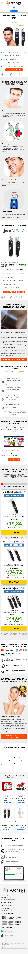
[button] (2, 3)
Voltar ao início (24, 949)
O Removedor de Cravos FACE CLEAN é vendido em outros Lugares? (11, 753)
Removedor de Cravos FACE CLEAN (10, 331)
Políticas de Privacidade (10, 946)
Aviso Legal (3, 946)
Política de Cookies (18, 946)
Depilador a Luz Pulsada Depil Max (21, 822)
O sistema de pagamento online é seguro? (13, 760)
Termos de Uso (4, 947)
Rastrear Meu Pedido (6, 907)
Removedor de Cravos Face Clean (7, 822)
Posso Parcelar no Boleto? (9, 767)
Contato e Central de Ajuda (7, 910)
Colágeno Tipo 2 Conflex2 (7, 796)
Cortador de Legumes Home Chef (21, 796)
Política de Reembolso (7, 908)
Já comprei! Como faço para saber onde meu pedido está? (13, 763)
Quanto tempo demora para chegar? (11, 757)
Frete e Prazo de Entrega (7, 905)
